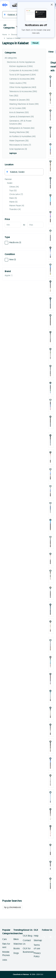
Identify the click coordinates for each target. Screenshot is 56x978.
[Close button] (51, 4)
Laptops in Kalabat (13, 38)
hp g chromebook (12, 900)
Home (4, 34)
